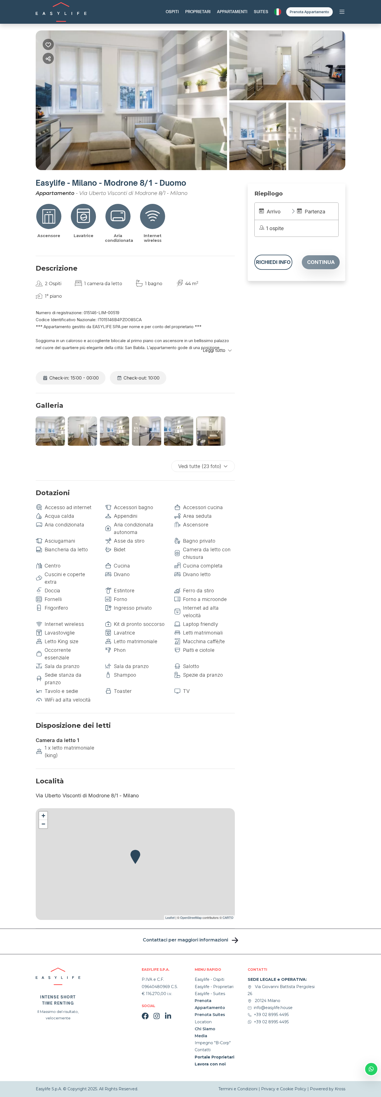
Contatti (203, 1049)
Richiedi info (273, 262)
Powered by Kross (327, 1088)
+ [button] (43, 815)
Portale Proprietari (214, 1057)
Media (201, 1035)
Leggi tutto (214, 350)
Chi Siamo (205, 1028)
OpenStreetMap (191, 917)
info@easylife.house (273, 1007)
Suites (261, 11)
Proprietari (198, 11)
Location (203, 1021)
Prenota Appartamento (309, 11)
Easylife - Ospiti (209, 979)
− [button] (43, 824)
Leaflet (170, 917)
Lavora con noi (210, 1064)
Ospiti (172, 11)
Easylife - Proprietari (214, 986)
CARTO (228, 917)
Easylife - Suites (210, 993)
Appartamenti (232, 11)
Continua (321, 262)
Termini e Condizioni (238, 1088)
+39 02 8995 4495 (271, 1014)
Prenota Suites (210, 1014)
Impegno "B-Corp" (213, 1042)
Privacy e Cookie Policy (283, 1088)
